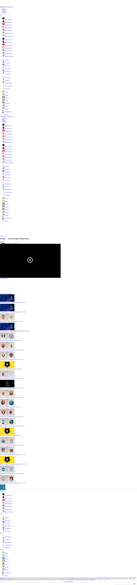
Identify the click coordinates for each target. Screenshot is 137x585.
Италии (80, 578)
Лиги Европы (100, 578)
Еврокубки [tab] (4, 10)
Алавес (3, 278)
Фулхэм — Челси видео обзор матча (8, 340)
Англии (69, 578)
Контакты (71, 581)
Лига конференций (107, 578)
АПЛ (1, 340)
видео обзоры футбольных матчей (6, 578)
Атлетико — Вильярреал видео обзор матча (11, 454)
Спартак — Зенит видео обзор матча (8, 435)
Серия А (1, 349)
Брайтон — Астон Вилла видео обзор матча (10, 473)
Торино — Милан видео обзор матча (10, 416)
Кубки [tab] (3, 9)
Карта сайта (66, 581)
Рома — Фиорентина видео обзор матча (10, 349)
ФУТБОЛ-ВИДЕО (9, 6)
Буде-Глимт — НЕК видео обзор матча (13, 302)
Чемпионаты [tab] (4, 8)
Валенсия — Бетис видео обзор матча (10, 321)
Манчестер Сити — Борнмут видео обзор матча (11, 483)
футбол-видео (92, 579)
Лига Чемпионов (3, 302)
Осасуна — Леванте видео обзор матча (10, 359)
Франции (84, 578)
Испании (77, 578)
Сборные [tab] (3, 11)
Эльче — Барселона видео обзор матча (10, 397)
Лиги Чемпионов (94, 578)
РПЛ (1, 435)
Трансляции (4, 12)
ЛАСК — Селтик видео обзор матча (13, 311)
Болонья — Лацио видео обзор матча (10, 378)
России (66, 578)
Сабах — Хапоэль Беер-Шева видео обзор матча (15, 330)
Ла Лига (1, 321)
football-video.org (3, 577)
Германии (73, 578)
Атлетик (5, 278)
